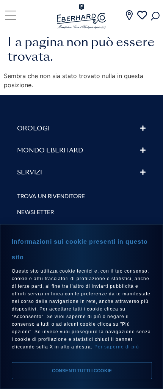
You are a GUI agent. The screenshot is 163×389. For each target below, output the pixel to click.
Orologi (33, 129)
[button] (81, 128)
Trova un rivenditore (51, 196)
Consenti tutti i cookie (82, 370)
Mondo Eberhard (50, 151)
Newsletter (35, 212)
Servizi (29, 173)
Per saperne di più (116, 347)
